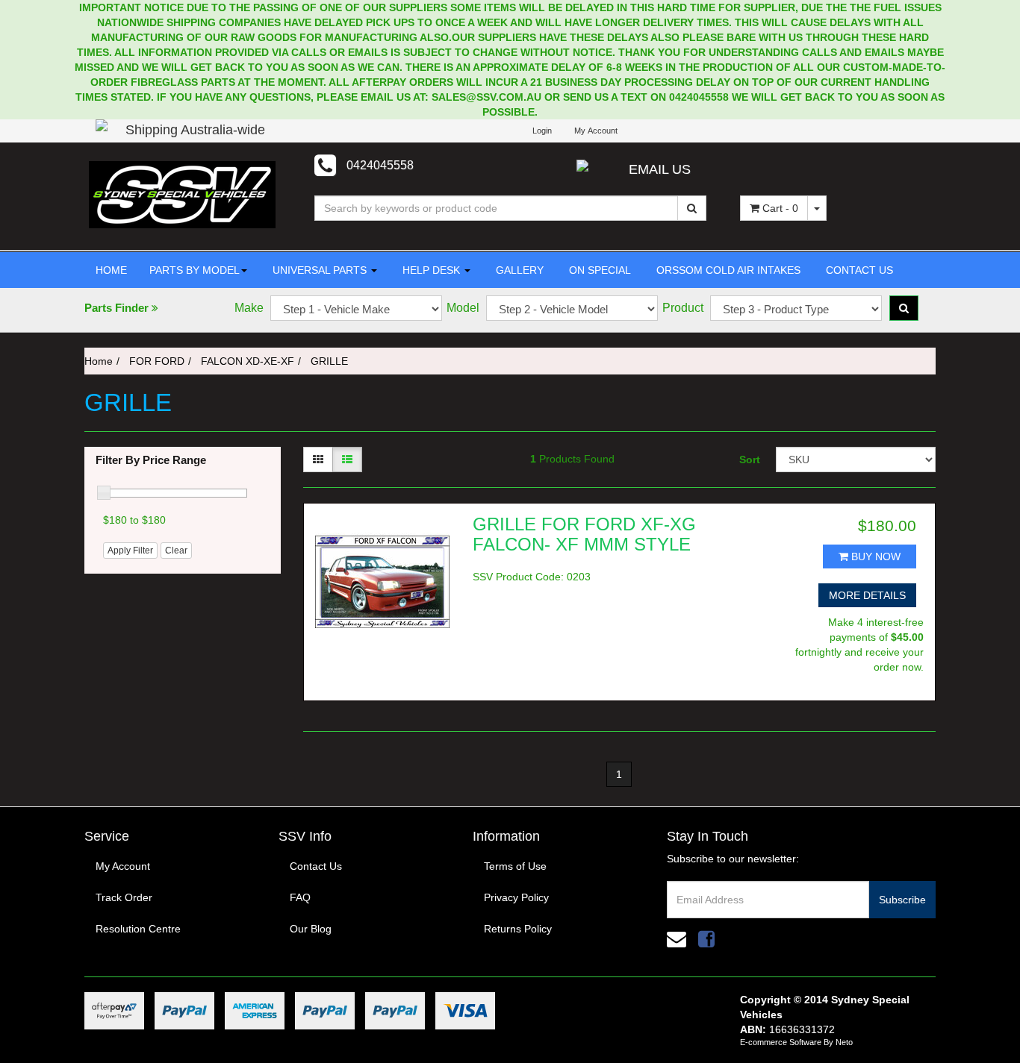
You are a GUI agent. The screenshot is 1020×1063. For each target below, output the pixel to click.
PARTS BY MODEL (194, 270)
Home (98, 361)
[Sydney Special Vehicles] (182, 194)
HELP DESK (431, 270)
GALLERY (518, 270)
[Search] (691, 208)
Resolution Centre (138, 929)
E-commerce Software (780, 1042)
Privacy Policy (516, 897)
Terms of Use (515, 866)
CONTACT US (858, 270)
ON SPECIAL (598, 270)
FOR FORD (156, 361)
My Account (123, 866)
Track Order (124, 897)
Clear (176, 550)
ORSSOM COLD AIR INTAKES (726, 270)
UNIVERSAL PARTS (320, 270)
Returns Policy (518, 929)
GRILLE (329, 361)
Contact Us (316, 866)
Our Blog (311, 929)
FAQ (300, 897)
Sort (749, 459)
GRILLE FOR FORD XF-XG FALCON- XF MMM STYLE (584, 534)
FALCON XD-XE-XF (247, 361)
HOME (111, 270)
